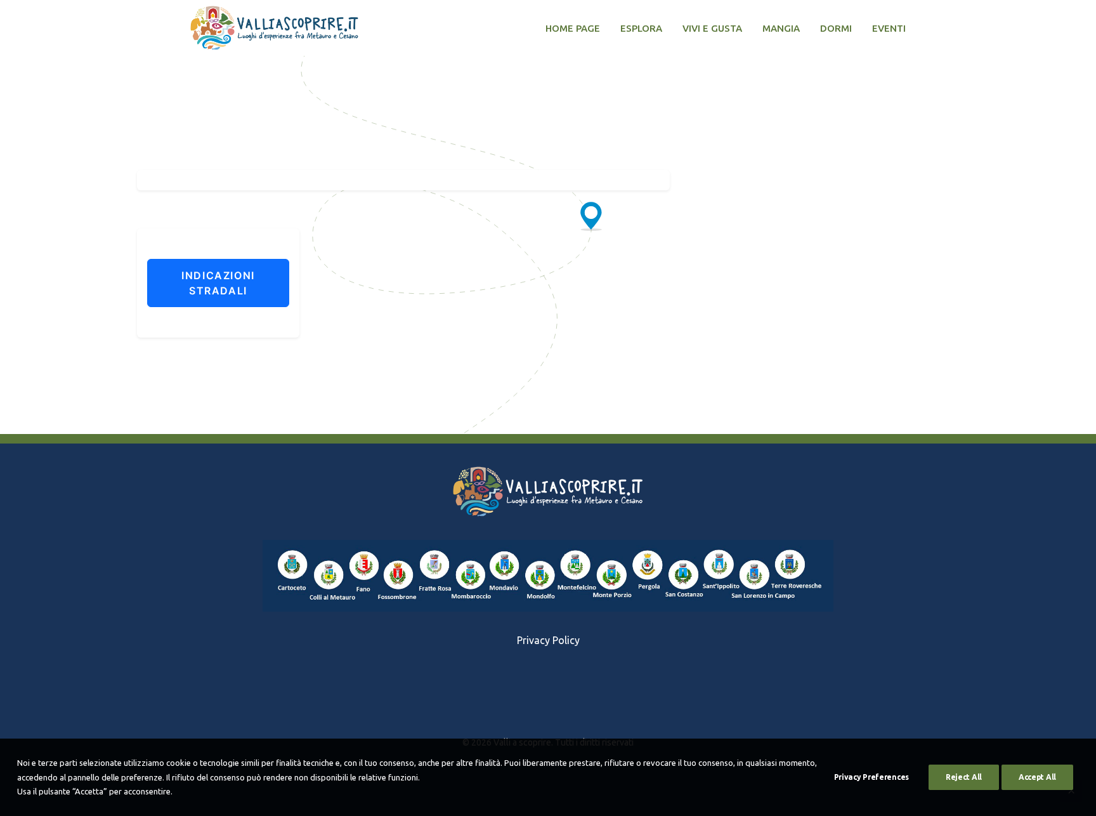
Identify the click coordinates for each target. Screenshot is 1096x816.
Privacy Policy (548, 640)
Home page (572, 28)
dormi (836, 28)
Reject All (964, 777)
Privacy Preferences (871, 777)
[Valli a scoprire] (274, 28)
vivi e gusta (712, 28)
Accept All (1037, 777)
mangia (781, 28)
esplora (641, 28)
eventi (889, 28)
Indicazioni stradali (218, 283)
